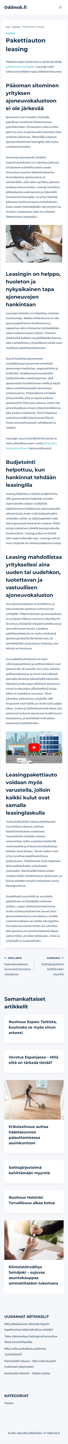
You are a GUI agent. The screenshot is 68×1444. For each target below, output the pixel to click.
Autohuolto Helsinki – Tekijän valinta (27, 1373)
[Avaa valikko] (60, 7)
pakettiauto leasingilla (20, 67)
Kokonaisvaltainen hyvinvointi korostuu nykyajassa (17, 966)
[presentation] (34, 1100)
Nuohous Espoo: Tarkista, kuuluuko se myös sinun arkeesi (33, 1027)
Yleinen (10, 33)
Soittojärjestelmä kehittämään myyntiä (53, 966)
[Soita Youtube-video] (34, 747)
